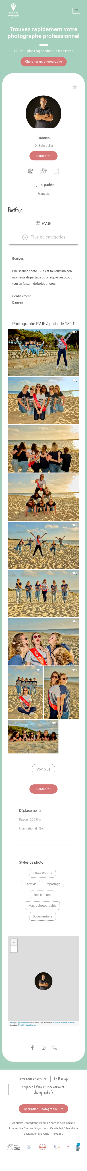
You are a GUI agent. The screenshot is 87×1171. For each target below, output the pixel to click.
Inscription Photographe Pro (43, 1109)
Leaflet (11, 1022)
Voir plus (43, 769)
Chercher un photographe (43, 61)
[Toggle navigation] (76, 11)
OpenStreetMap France (27, 1025)
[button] (43, 237)
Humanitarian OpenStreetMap (64, 1022)
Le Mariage (61, 1079)
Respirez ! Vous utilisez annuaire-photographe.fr (43, 1089)
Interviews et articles (32, 1079)
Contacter (43, 156)
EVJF (47, 223)
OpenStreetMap (23, 1022)
